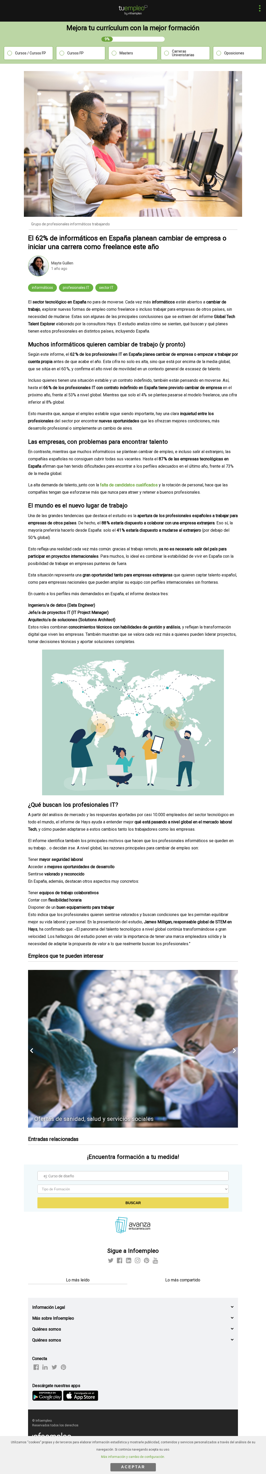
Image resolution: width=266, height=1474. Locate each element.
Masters (126, 53)
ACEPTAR (133, 1467)
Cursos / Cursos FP (30, 53)
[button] (258, 9)
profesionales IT (76, 287)
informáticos (42, 287)
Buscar (133, 1203)
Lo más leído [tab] (78, 1280)
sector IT (106, 287)
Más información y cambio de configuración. (133, 1457)
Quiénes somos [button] (46, 1329)
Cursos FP (75, 53)
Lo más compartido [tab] (182, 1280)
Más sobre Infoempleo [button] (53, 1318)
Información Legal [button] (48, 1307)
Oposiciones (234, 53)
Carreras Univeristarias (183, 53)
